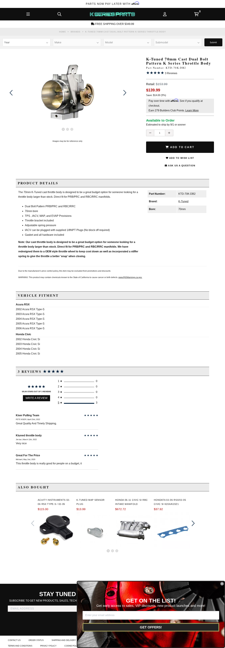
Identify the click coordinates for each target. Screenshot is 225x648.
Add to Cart (181, 147)
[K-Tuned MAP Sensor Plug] (95, 530)
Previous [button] (11, 92)
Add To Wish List (181, 158)
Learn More (192, 110)
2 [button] (67, 129)
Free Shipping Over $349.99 (114, 24)
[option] (68, 93)
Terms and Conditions (20, 646)
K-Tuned (183, 201)
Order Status (36, 640)
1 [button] (63, 129)
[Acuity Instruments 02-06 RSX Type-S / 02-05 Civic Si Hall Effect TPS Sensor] (56, 530)
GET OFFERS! (151, 627)
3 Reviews (161, 72)
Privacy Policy (48, 646)
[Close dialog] (222, 583)
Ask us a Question (181, 165)
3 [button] (71, 129)
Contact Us (14, 640)
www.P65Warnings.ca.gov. (130, 277)
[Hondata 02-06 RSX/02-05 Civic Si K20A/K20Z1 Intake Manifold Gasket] (172, 530)
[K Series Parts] (112, 14)
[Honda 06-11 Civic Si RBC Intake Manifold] (134, 530)
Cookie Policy (72, 646)
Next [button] (124, 92)
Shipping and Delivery (64, 640)
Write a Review (36, 398)
